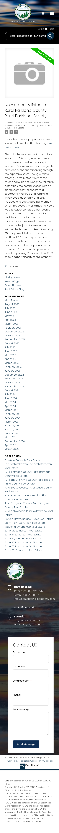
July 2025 (10, 347)
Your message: (21, 709)
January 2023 (12, 429)
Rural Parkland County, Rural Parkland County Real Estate (29, 126)
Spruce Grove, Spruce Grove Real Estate (29, 519)
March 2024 (11, 410)
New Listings (12, 281)
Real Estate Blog (14, 289)
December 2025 (14, 331)
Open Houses (13, 285)
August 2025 (12, 343)
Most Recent (12, 300)
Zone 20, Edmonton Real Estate (23, 538)
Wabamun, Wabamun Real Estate (25, 527)
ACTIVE (41, 29)
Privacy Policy (12, 761)
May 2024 (10, 402)
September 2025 (15, 339)
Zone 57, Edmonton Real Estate (23, 546)
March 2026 (12, 324)
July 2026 (10, 308)
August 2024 (12, 390)
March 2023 (11, 421)
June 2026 (11, 312)
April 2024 (10, 406)
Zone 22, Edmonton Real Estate (23, 542)
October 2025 (13, 335)
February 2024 (13, 414)
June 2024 (11, 398)
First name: (19, 652)
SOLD (52, 29)
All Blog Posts (12, 277)
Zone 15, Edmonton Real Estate (23, 534)
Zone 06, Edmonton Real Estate (23, 530)
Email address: (21, 680)
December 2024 (14, 374)
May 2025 (10, 355)
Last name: (19, 666)
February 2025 (13, 367)
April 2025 (10, 359)
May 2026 (10, 316)
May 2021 (10, 437)
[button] (15, 607)
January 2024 (12, 417)
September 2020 (15, 441)
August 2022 (12, 433)
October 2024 (13, 382)
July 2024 (10, 394)
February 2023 (13, 425)
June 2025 (11, 351)
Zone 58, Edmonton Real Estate (23, 550)
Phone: (17, 695)
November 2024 (14, 378)
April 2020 (10, 445)
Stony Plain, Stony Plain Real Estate (25, 523)
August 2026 (12, 304)
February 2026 (13, 328)
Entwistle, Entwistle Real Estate (23, 460)
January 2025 (13, 371)
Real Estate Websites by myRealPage (36, 761)
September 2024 (15, 386)
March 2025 (12, 363)
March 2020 (12, 449)
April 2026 (10, 320)
